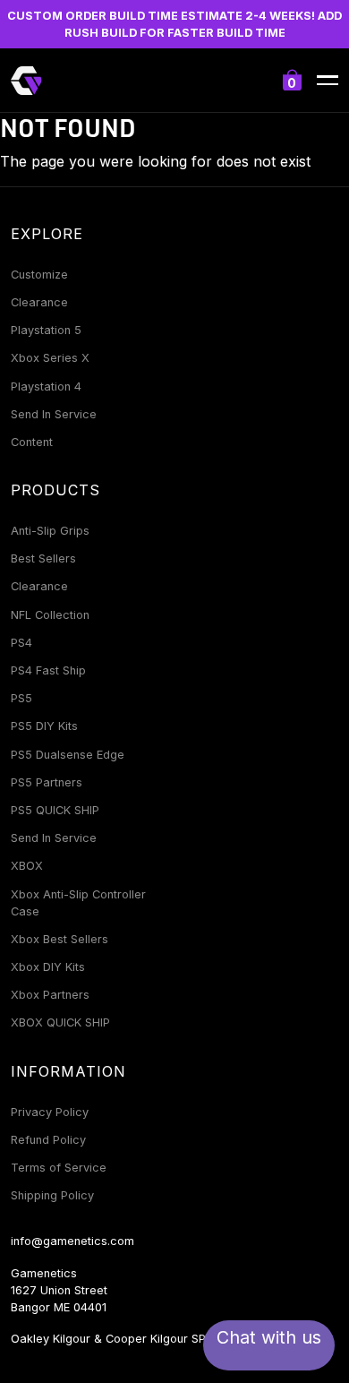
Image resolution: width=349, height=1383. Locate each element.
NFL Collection (50, 615)
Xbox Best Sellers (59, 939)
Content (32, 442)
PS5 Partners (46, 782)
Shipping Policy (52, 1195)
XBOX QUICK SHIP (60, 1022)
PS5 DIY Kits (44, 726)
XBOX (27, 865)
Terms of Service (58, 1167)
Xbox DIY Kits (48, 967)
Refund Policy (48, 1140)
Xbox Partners (50, 994)
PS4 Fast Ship (48, 670)
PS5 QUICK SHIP (55, 810)
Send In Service (54, 414)
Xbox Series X (50, 358)
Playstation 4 (46, 386)
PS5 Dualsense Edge (67, 754)
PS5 (21, 698)
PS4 (21, 642)
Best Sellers (43, 558)
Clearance (39, 302)
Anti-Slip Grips (50, 530)
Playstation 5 (46, 330)
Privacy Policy (50, 1112)
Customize (39, 274)
